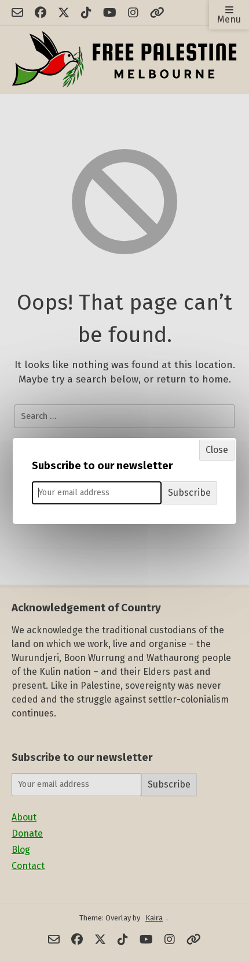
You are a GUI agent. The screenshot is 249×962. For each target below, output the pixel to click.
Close (217, 449)
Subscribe (189, 492)
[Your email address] (97, 493)
